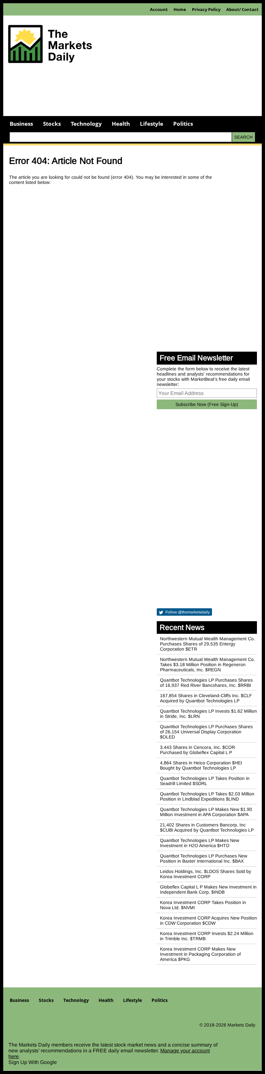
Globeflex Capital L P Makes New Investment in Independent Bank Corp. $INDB (208, 889)
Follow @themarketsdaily (187, 612)
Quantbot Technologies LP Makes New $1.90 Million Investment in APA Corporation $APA (206, 812)
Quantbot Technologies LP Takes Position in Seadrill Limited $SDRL (204, 781)
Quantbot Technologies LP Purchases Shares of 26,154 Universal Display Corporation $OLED (206, 731)
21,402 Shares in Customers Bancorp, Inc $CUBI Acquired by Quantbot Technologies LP (207, 827)
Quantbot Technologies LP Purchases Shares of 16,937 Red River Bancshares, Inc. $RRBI (206, 682)
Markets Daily (241, 1024)
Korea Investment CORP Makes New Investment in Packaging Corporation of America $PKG (200, 954)
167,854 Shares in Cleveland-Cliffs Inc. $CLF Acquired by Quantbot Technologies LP (206, 698)
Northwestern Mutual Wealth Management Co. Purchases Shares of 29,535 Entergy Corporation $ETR (207, 644)
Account (159, 9)
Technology (86, 123)
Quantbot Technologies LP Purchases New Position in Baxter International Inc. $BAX (203, 858)
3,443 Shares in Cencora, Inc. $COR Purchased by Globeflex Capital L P (197, 750)
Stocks (52, 123)
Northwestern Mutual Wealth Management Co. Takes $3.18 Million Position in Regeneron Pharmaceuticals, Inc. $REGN (207, 664)
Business (21, 123)
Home (180, 9)
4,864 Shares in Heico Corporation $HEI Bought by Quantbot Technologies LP (201, 765)
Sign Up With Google (32, 1062)
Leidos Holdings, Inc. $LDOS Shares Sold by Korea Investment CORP (205, 874)
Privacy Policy (206, 9)
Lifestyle (151, 123)
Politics (183, 123)
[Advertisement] (132, 93)
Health (121, 123)
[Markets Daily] (50, 46)
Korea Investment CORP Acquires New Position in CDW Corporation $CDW (208, 920)
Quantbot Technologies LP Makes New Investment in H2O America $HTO (199, 843)
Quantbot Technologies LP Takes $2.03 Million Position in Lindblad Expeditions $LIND (207, 796)
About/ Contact (242, 9)
